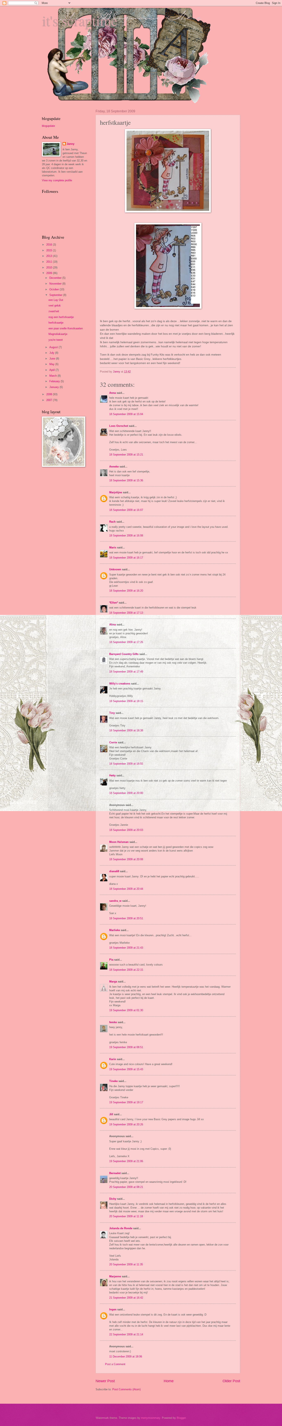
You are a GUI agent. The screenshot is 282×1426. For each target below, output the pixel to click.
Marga (113, 981)
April (52, 369)
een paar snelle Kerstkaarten (66, 328)
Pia (111, 959)
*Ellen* (113, 602)
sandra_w (115, 900)
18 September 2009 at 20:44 (126, 888)
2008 (49, 394)
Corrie (113, 742)
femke (113, 1022)
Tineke (113, 1081)
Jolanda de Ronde (120, 1228)
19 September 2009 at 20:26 (126, 1124)
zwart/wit (54, 311)
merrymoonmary (150, 1417)
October (54, 289)
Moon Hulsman (119, 841)
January (54, 387)
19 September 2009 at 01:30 (126, 1010)
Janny (70, 143)
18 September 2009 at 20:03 (126, 830)
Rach (112, 521)
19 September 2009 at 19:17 (126, 1102)
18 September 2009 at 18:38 (126, 730)
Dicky (112, 1198)
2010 (49, 267)
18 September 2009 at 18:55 (126, 763)
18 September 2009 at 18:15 (126, 701)
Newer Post (105, 1381)
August (54, 347)
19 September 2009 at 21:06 (126, 1161)
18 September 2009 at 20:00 (126, 793)
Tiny (112, 712)
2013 (49, 255)
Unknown (115, 569)
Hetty (112, 775)
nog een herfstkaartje (61, 317)
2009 (49, 273)
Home (169, 1381)
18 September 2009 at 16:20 (126, 590)
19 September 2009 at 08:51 (126, 1047)
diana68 (114, 871)
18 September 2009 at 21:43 (126, 947)
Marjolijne (115, 492)
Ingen (112, 1309)
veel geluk (55, 305)
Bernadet (115, 1173)
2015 (49, 250)
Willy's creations (119, 683)
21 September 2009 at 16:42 (126, 1297)
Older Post (231, 1381)
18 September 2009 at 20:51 (126, 918)
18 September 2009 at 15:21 (126, 454)
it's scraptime (79, 20)
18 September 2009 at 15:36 (126, 480)
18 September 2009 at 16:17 (126, 557)
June (52, 358)
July (52, 352)
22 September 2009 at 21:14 (126, 1334)
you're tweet (56, 339)
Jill (111, 1114)
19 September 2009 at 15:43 (126, 1069)
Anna (112, 392)
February (55, 381)
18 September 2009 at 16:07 (126, 509)
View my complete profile (57, 180)
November (55, 283)
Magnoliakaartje (58, 334)
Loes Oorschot (118, 425)
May (52, 364)
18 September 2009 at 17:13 (126, 612)
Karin (112, 1059)
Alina (112, 624)
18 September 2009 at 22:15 (126, 969)
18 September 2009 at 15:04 (126, 414)
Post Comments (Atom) (126, 1389)
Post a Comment (115, 1364)
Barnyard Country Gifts (124, 654)
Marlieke (114, 930)
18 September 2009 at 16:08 (126, 535)
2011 (49, 261)
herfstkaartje (56, 322)
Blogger (181, 1417)
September (56, 295)
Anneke (114, 466)
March (53, 375)
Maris (112, 547)
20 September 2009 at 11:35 (126, 1264)
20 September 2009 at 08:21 (126, 1187)
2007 (49, 400)
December (55, 277)
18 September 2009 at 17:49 (126, 671)
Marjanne (115, 1276)
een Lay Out (56, 299)
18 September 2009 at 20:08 (126, 859)
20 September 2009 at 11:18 (126, 1216)
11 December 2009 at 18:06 (125, 1356)
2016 (49, 244)
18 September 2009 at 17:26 (126, 642)
